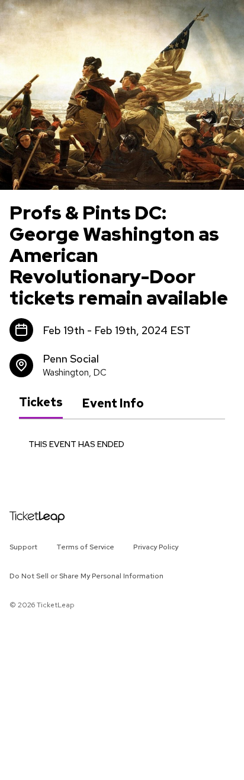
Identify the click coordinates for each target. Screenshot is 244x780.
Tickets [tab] (41, 402)
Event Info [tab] (113, 403)
